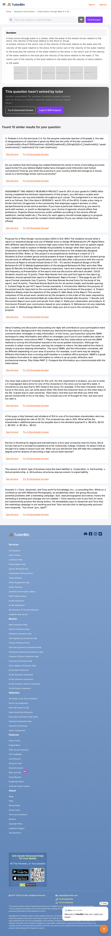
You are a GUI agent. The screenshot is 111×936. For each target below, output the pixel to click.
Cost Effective (15, 759)
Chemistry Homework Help (20, 634)
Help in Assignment (17, 730)
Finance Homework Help (19, 643)
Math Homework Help (18, 625)
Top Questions (15, 833)
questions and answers (24, 11)
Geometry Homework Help (20, 721)
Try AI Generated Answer (36, 154)
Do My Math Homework (19, 670)
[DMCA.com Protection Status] (28, 884)
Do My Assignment (17, 605)
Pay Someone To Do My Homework (24, 610)
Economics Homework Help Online (23, 717)
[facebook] (85, 533)
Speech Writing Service (18, 569)
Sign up (103, 4)
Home (8, 11)
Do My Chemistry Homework (21, 679)
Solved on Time (15, 763)
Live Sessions (14, 550)
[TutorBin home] (16, 4)
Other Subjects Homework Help (22, 665)
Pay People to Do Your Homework (23, 698)
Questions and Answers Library (22, 591)
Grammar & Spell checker (19, 786)
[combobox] (42, 19)
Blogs (11, 796)
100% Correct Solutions (19, 750)
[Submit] (11, 20)
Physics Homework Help (19, 629)
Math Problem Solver (17, 596)
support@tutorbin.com (68, 895)
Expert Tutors (14, 741)
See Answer (12, 154)
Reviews (12, 819)
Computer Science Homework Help (24, 656)
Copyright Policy (15, 824)
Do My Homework (16, 601)
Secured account (16, 768)
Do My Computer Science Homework (24, 684)
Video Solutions (15, 578)
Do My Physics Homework (20, 688)
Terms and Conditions (18, 814)
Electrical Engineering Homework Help (25, 647)
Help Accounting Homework (21, 712)
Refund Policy (14, 805)
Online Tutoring (15, 587)
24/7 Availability (15, 754)
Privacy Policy (14, 810)
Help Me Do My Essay (18, 726)
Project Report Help (17, 564)
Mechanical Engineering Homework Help (26, 652)
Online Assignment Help (19, 582)
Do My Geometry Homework (21, 675)
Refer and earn (15, 772)
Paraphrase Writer (16, 781)
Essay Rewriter (15, 777)
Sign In (92, 4)
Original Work (14, 745)
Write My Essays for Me (19, 708)
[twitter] (100, 533)
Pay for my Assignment (18, 703)
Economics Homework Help (20, 661)
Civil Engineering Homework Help (23, 638)
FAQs (11, 801)
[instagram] (95, 533)
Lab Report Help (15, 560)
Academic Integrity (17, 828)
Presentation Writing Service (21, 573)
